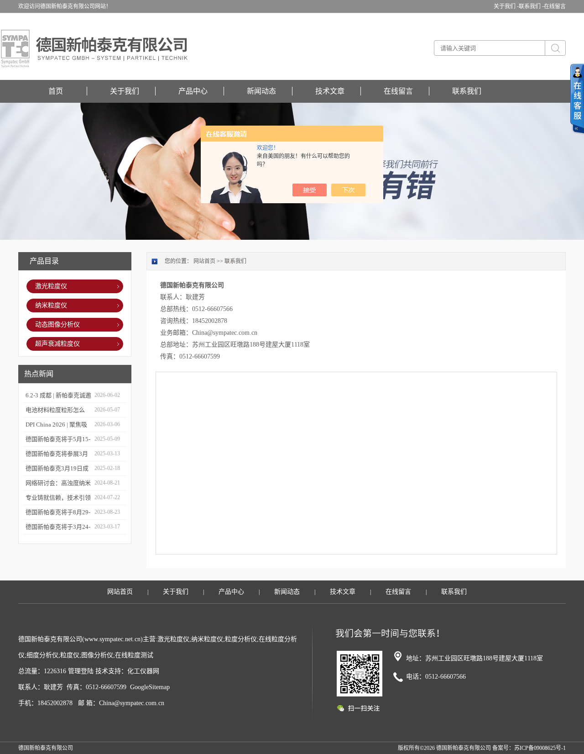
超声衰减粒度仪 (57, 343)
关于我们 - (506, 6)
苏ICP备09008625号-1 (540, 748)
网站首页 (204, 261)
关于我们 (124, 91)
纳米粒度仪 (51, 305)
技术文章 (329, 91)
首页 (55, 91)
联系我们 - (531, 6)
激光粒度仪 (51, 286)
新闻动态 (261, 91)
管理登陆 (81, 671)
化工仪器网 (143, 671)
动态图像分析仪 (57, 324)
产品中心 (193, 91)
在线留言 (555, 6)
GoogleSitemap (150, 687)
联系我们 (466, 91)
